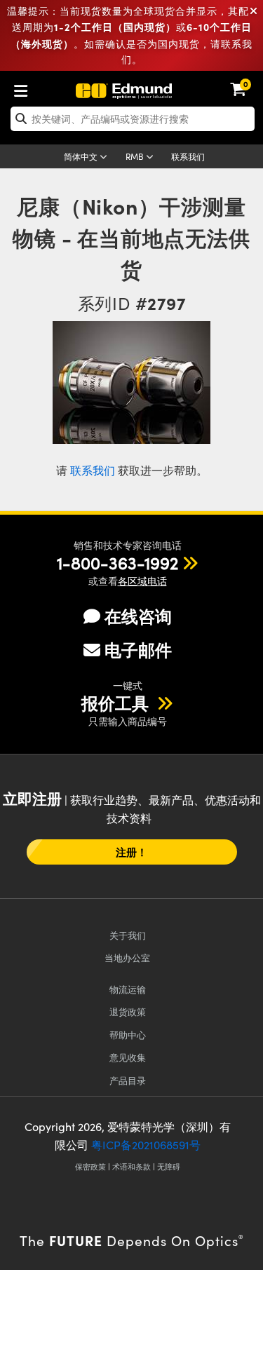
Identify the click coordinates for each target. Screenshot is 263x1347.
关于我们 (127, 935)
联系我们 (188, 156)
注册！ (131, 852)
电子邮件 (138, 649)
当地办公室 (127, 957)
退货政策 (127, 1011)
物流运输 (127, 989)
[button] (117, 562)
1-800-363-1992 (117, 562)
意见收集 (127, 1057)
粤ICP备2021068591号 (146, 1144)
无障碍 (168, 1166)
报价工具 (117, 702)
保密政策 (90, 1166)
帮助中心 (127, 1035)
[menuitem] (24, 88)
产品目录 (127, 1080)
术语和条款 (131, 1166)
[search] (133, 119)
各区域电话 (142, 581)
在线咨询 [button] (138, 616)
